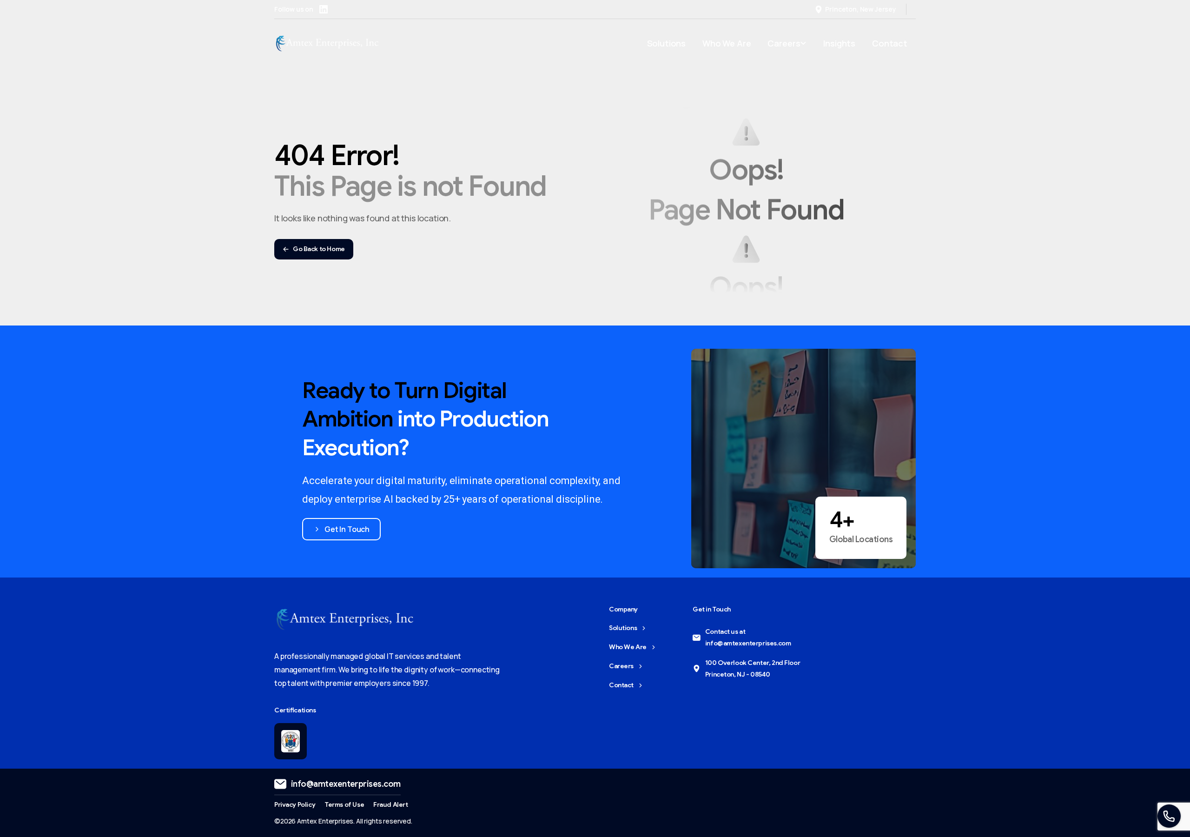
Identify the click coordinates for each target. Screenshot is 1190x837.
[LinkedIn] (323, 9)
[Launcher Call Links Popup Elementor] (1169, 816)
